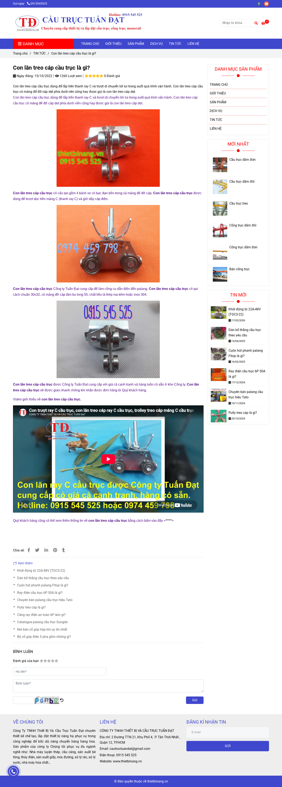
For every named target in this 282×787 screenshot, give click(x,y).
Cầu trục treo (238, 203)
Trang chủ (20, 53)
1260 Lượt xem (70, 76)
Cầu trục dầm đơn (242, 160)
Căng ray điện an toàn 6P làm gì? (41, 615)
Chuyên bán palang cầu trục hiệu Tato (44, 600)
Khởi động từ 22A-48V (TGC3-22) (41, 571)
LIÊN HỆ (193, 44)
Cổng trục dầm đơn (243, 247)
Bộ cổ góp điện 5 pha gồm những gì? (44, 637)
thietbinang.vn (157, 781)
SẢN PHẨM (136, 44)
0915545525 (39, 3)
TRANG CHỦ (90, 44)
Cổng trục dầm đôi (242, 225)
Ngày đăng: (25, 76)
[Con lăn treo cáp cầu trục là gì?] (87, 23)
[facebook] (260, 3)
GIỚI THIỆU (113, 44)
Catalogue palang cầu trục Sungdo (42, 622)
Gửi (194, 700)
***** (169, 520)
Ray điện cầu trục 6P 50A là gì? (40, 593)
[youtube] (267, 3)
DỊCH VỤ (156, 44)
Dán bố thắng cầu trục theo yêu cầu (43, 578)
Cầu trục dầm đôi (242, 181)
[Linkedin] (46, 550)
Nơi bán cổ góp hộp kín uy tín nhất (42, 629)
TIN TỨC (175, 44)
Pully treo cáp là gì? (31, 607)
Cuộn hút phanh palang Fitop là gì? (42, 585)
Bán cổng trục (239, 269)
